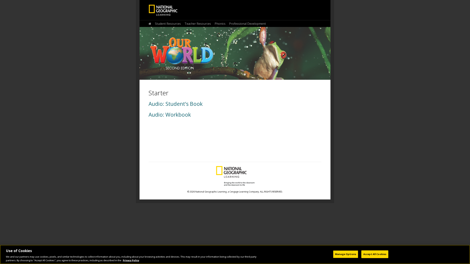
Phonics (220, 24)
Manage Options (345, 254)
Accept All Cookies (374, 254)
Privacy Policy (131, 260)
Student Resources (168, 24)
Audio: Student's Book (176, 103)
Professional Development (247, 24)
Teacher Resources (198, 24)
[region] (235, 254)
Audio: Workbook (170, 114)
